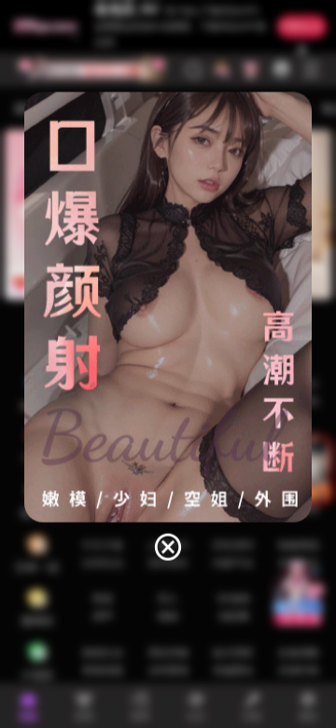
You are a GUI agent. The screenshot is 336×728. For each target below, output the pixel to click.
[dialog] (167, 328)
